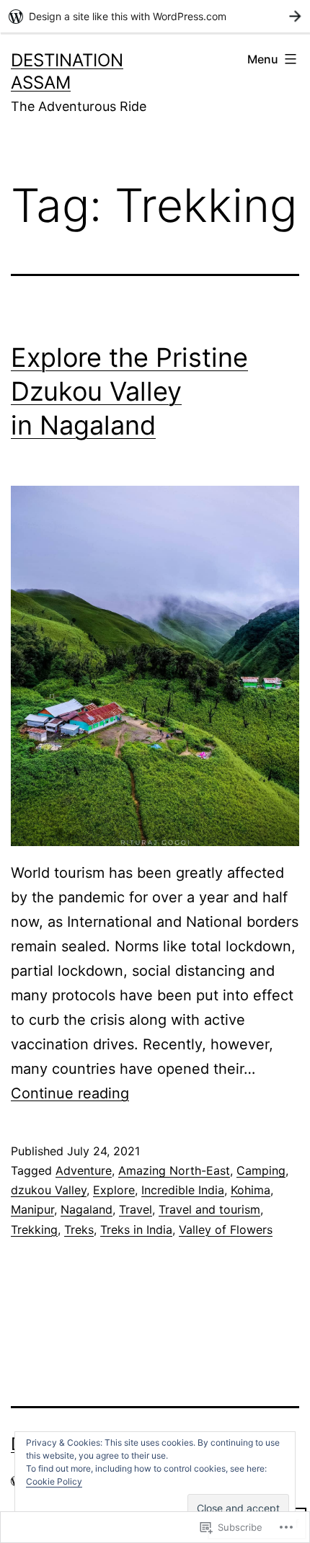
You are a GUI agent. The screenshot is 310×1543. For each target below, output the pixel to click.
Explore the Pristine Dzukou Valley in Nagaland (129, 391)
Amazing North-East (174, 1170)
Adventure (84, 1170)
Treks (79, 1229)
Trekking (34, 1229)
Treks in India (136, 1229)
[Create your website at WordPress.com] (155, 16)
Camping (260, 1170)
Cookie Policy (54, 1481)
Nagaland (86, 1209)
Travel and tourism (209, 1209)
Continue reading (70, 1093)
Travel (135, 1209)
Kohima (250, 1190)
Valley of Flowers (226, 1229)
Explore (114, 1190)
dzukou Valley (49, 1190)
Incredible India (182, 1190)
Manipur (32, 1209)
